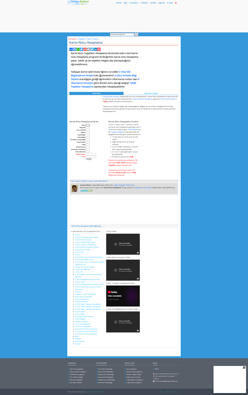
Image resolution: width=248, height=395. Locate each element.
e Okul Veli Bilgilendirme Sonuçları (87, 279)
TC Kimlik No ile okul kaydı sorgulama (88, 257)
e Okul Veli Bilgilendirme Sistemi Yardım (89, 284)
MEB (76, 336)
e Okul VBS (79, 272)
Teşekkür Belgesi (117, 132)
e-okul (170, 2)
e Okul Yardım (80, 282)
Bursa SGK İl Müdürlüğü (105, 372)
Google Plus (138, 188)
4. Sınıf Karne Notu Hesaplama (86, 329)
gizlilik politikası (90, 391)
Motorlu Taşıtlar (129, 363)
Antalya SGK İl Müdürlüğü (106, 374)
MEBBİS (78, 339)
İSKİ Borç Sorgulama (76, 380)
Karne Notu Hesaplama (83, 297)
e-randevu (133, 2)
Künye (157, 369)
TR (176, 2)
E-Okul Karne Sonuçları (111, 96)
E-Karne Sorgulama (82, 299)
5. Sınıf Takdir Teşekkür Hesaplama (88, 307)
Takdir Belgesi (133, 129)
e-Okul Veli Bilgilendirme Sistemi (87, 237)
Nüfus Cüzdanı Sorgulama (78, 372)
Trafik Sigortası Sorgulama (134, 380)
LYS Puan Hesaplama (82, 324)
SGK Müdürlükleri (101, 363)
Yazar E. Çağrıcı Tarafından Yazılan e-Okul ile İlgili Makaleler (89, 181)
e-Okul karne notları (167, 99)
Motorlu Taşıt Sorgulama (134, 372)
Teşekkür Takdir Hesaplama (85, 294)
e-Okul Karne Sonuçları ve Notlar (87, 247)
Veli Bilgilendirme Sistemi (84, 316)
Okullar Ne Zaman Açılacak (84, 267)
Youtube (148, 188)
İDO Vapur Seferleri (76, 382)
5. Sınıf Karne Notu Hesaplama (86, 331)
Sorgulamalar (72, 363)
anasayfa (81, 39)
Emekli (153, 2)
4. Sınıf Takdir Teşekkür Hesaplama (88, 304)
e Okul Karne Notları (82, 250)
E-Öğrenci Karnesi (81, 302)
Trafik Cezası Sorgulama (134, 382)
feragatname (100, 391)
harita (118, 2)
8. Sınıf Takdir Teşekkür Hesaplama (88, 309)
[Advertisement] (124, 18)
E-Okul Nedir (79, 314)
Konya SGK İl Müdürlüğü (105, 377)
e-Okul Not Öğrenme (82, 269)
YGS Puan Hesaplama (83, 326)
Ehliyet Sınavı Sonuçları (133, 377)
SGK (125, 2)
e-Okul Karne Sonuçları (83, 240)
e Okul (77, 235)
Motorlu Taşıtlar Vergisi (133, 374)
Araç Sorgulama (131, 369)
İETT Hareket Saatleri (76, 377)
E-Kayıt (77, 344)
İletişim (155, 363)
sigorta (161, 2)
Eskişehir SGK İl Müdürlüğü (106, 380)
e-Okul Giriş (79, 252)
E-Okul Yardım (80, 312)
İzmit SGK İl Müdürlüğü (105, 369)
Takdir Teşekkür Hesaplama (85, 245)
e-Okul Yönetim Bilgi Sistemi (85, 242)
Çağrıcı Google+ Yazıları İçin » (124, 185)
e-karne (95, 39)
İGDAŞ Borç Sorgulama (77, 374)
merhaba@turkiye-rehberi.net (168, 381)
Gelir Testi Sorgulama (76, 369)
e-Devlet (144, 2)
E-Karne (78, 292)
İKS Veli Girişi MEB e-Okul (84, 259)
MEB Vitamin (79, 341)
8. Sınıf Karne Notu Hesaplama (86, 334)
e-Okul (77, 255)
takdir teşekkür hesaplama (143, 99)
